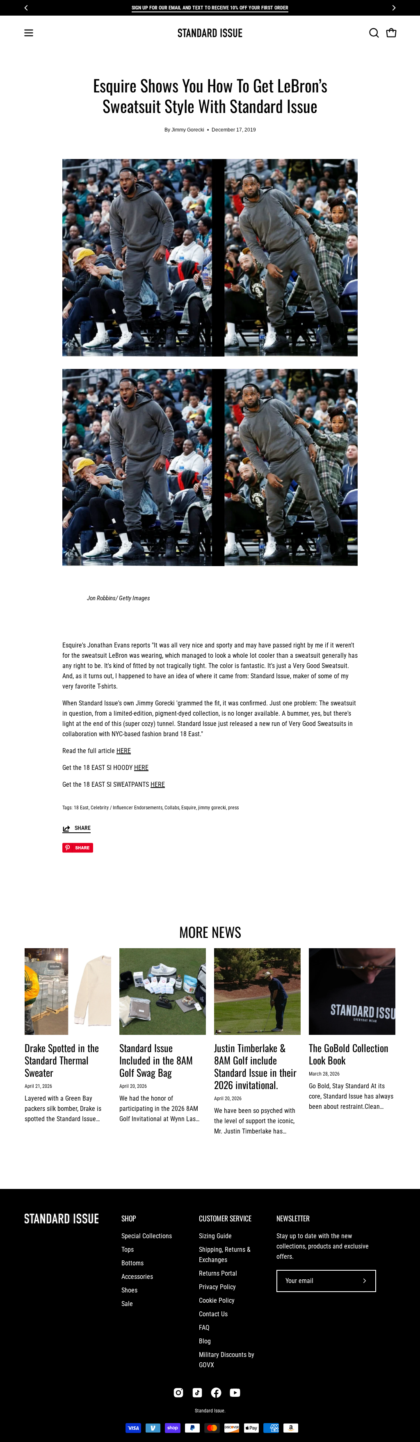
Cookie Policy (217, 1300)
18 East (81, 808)
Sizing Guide (215, 1236)
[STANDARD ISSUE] (210, 33)
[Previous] (26, 8)
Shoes (129, 1290)
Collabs (171, 808)
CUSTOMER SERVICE (225, 1218)
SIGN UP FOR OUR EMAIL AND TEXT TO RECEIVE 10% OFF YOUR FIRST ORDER (210, 8)
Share (83, 828)
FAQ (204, 1327)
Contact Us (213, 1314)
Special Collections (146, 1236)
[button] (373, 33)
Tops (127, 1249)
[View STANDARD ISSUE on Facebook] (216, 1393)
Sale (127, 1304)
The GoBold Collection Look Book (348, 1053)
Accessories (137, 1277)
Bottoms (132, 1263)
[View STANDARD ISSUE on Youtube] (235, 1393)
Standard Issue (209, 1411)
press (233, 808)
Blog (205, 1341)
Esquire (188, 808)
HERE (123, 751)
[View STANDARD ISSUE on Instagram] (178, 1393)
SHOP (128, 1218)
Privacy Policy (217, 1287)
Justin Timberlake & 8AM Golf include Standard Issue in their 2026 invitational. (255, 1066)
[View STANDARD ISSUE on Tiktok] (197, 1393)
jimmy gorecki (212, 808)
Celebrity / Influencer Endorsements (126, 808)
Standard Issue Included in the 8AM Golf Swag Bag (156, 1060)
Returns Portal (218, 1273)
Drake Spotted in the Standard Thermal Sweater (62, 1060)
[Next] (393, 8)
